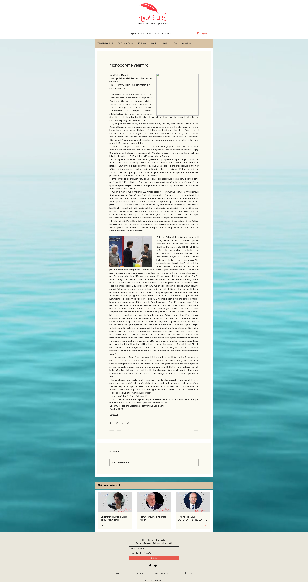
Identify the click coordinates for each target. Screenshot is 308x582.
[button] (207, 43)
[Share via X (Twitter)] (116, 423)
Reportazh (114, 415)
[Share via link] (128, 423)
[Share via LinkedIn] (122, 423)
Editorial (142, 43)
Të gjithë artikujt (105, 43)
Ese (175, 43)
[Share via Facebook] (110, 423)
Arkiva (166, 43)
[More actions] (197, 59)
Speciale (186, 43)
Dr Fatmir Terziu (125, 43)
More (198, 43)
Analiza (154, 43)
